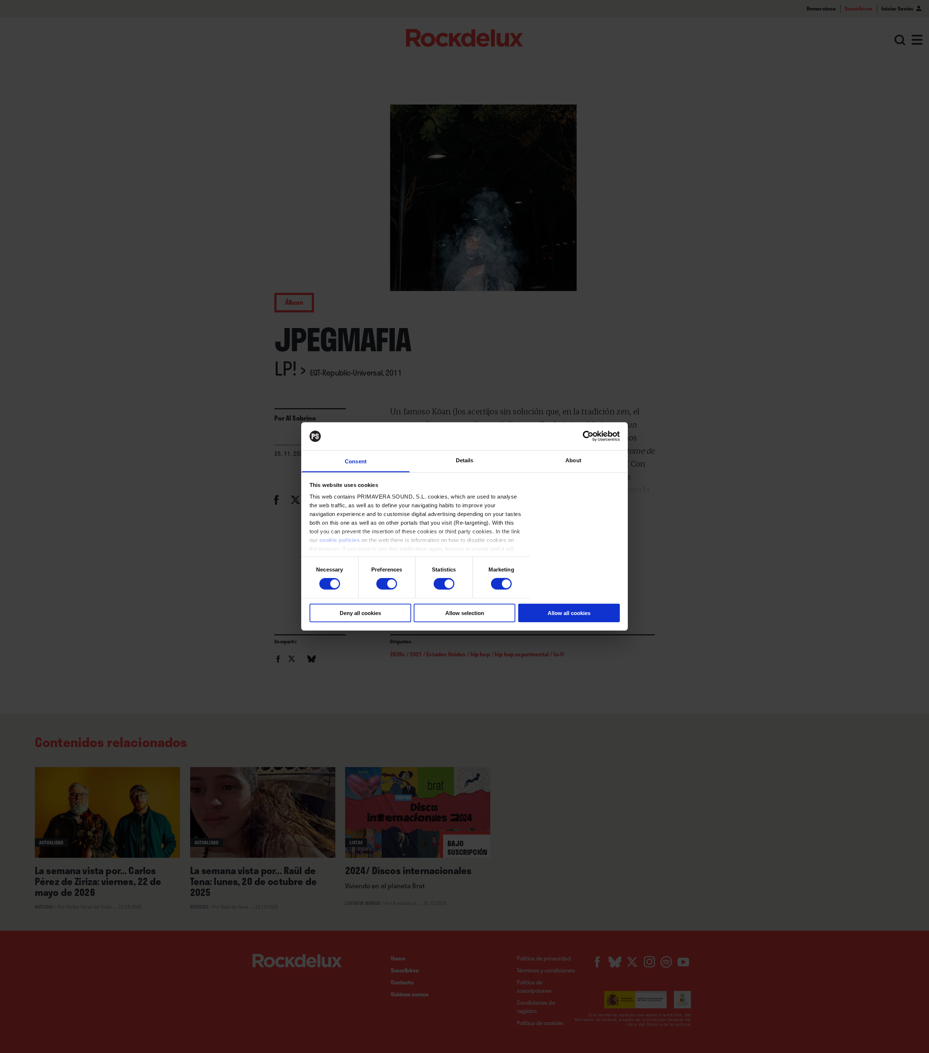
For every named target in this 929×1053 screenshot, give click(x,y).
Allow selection (464, 613)
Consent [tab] (356, 461)
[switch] (386, 584)
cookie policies (339, 540)
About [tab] (573, 460)
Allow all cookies (569, 613)
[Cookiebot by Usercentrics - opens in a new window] (588, 436)
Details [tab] (465, 460)
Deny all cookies (360, 613)
